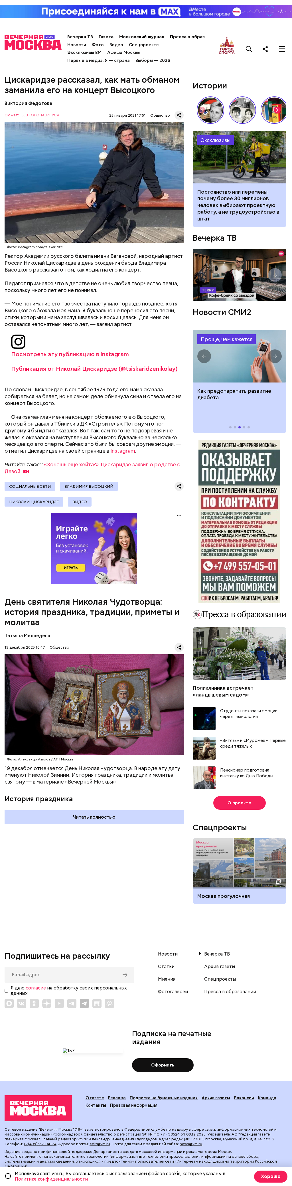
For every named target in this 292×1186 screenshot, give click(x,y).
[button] (277, 110)
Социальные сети (30, 486)
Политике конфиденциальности (51, 1179)
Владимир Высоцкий (88, 486)
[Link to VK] (21, 1003)
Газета (106, 37)
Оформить (162, 1065)
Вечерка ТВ (80, 37)
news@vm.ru (191, 1144)
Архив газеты (219, 966)
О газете (95, 1098)
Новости (76, 45)
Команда (267, 1098)
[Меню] (282, 48)
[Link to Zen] (46, 1003)
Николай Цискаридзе (34, 501)
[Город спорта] (227, 48)
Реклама (117, 1098)
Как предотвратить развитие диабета (239, 356)
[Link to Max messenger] (9, 1003)
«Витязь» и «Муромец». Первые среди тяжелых (253, 743)
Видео (116, 45)
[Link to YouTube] (59, 1003)
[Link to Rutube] (97, 1003)
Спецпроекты (144, 45)
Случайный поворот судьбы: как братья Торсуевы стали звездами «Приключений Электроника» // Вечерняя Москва (242, 110)
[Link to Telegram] (71, 1003)
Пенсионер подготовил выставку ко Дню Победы (246, 773)
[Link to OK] (34, 1003)
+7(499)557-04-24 (40, 1144)
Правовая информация (133, 1105)
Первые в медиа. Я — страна (98, 60)
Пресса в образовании (195, 37)
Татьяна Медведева (27, 636)
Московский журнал (141, 37)
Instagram (122, 450)
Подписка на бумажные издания (164, 1098)
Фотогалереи (173, 991)
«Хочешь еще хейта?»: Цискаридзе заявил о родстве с (92, 468)
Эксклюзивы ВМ (84, 52)
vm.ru (82, 1139)
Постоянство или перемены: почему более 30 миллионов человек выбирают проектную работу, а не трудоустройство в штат (239, 157)
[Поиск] (249, 48)
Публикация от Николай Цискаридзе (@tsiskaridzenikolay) (94, 369)
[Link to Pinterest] (109, 1003)
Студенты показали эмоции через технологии (248, 713)
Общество (160, 115)
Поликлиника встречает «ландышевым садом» (223, 691)
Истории (210, 86)
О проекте (239, 803)
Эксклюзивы (215, 140)
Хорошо (271, 1176)
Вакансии (244, 1098)
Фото (98, 45)
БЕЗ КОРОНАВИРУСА (40, 115)
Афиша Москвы (123, 52)
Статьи (166, 966)
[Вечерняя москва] (38, 1108)
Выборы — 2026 (152, 60)
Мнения (166, 979)
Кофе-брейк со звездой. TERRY (239, 275)
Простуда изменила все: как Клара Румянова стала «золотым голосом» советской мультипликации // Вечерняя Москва (210, 110)
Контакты (96, 1105)
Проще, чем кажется (226, 339)
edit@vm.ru (100, 1144)
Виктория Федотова (28, 103)
